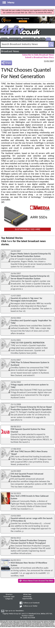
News (48, 39)
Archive (42, 39)
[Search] (51, 44)
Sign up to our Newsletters (14, 611)
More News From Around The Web (38, 581)
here (33, 13)
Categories (9, 599)
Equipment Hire (28, 39)
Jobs (36, 39)
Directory (4, 39)
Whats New (27, 594)
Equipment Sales (15, 39)
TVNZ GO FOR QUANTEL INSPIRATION (27, 343)
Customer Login (9, 596)
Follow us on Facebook (31, 603)
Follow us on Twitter (30, 606)
